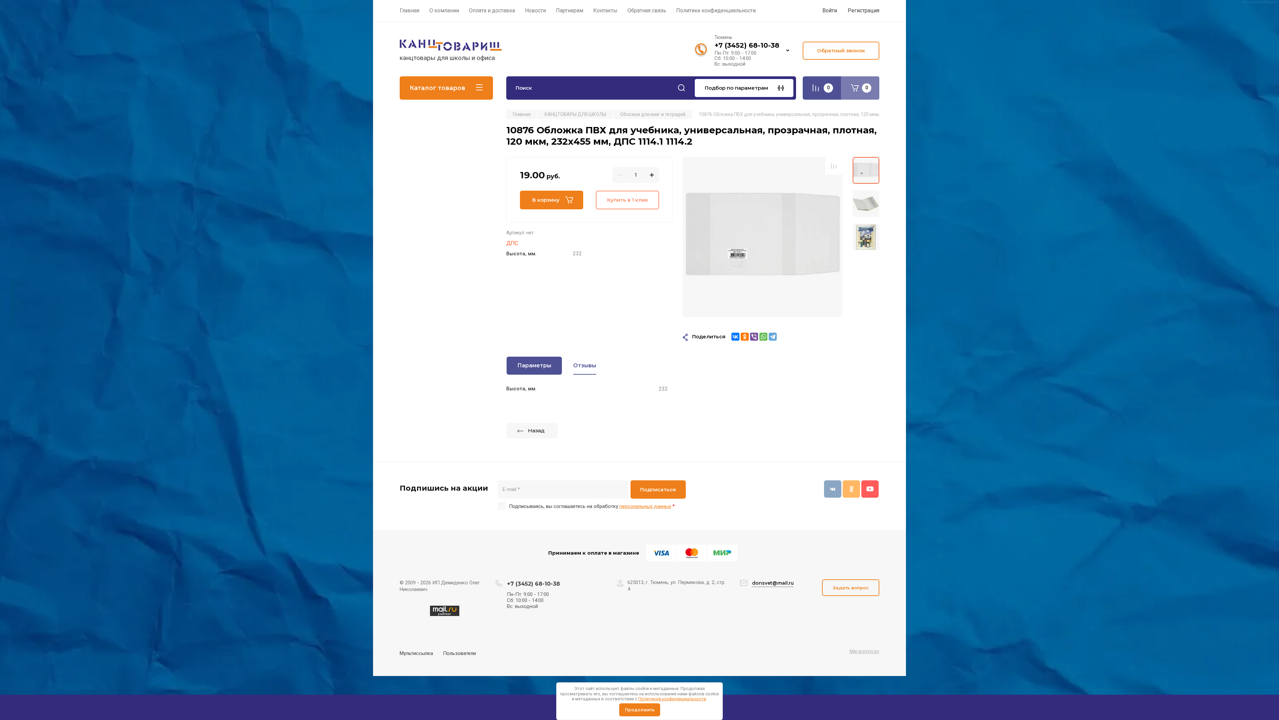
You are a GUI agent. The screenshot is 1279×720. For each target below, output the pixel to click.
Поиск (681, 88)
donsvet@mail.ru (773, 583)
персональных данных (645, 506)
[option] (763, 237)
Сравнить (833, 166)
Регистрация (863, 10)
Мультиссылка (416, 653)
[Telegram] (773, 337)
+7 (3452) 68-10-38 (746, 45)
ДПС (512, 243)
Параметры (534, 365)
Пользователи (459, 653)
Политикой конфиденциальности (672, 698)
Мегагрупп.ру (864, 651)
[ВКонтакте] (735, 337)
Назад (536, 430)
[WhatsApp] (763, 337)
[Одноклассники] (745, 337)
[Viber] (754, 337)
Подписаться (658, 489)
